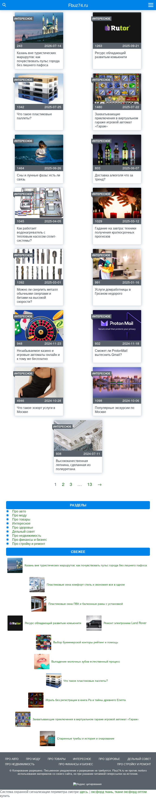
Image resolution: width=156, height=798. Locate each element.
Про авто (19, 511)
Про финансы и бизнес (29, 539)
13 (89, 484)
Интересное (21, 523)
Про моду (19, 515)
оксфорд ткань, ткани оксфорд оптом (119, 791)
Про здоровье (22, 527)
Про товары (21, 519)
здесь (83, 791)
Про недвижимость (26, 535)
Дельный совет (23, 531)
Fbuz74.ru (78, 5)
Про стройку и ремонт (28, 543)
